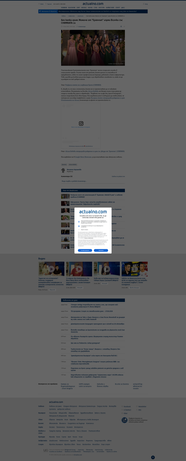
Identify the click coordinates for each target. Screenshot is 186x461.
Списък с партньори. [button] (88, 238)
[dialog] (93, 231)
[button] (93, 230)
